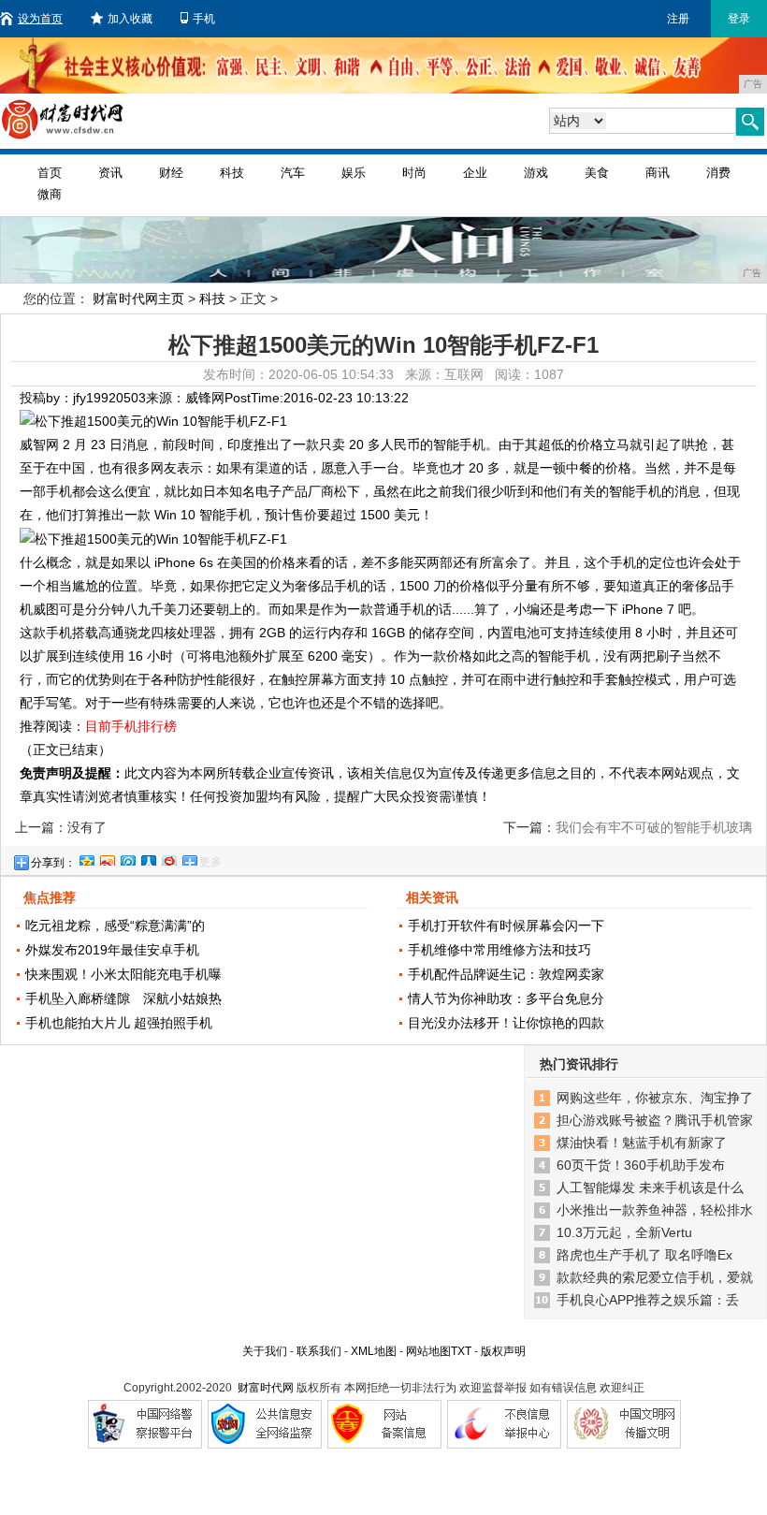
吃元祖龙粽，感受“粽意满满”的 (115, 925)
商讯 (657, 173)
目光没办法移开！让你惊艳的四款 (506, 1022)
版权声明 (503, 1351)
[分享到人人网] (147, 858)
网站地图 (428, 1351)
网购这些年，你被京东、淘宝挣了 (655, 1097)
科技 (232, 173)
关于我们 (264, 1351)
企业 (475, 173)
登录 (739, 18)
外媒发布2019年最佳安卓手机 (112, 949)
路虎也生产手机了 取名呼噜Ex (644, 1254)
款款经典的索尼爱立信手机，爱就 (655, 1277)
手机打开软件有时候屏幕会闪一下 (506, 925)
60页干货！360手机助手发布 (641, 1165)
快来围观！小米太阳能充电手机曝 (123, 974)
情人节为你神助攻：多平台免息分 (506, 998)
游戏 (536, 173)
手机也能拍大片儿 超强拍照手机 (118, 1022)
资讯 (110, 173)
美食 (597, 173)
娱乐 (353, 173)
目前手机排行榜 (131, 726)
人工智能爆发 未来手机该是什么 (650, 1187)
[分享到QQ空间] (86, 858)
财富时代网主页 (138, 298)
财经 (171, 173)
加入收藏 (130, 18)
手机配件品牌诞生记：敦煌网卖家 (506, 974)
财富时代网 (266, 1387)
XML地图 (374, 1351)
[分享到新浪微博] (106, 858)
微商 (49, 194)
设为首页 (40, 18)
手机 (204, 18)
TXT (461, 1351)
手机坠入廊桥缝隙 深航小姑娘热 (123, 998)
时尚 (414, 173)
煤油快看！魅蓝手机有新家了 (642, 1142)
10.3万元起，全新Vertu (624, 1232)
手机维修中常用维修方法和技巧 (499, 949)
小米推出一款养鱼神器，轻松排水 (655, 1209)
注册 (678, 18)
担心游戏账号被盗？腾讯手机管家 (655, 1120)
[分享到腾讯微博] (127, 858)
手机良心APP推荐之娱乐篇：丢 (648, 1299)
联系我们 (319, 1351)
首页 (49, 173)
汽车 (293, 173)
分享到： (53, 862)
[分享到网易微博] (168, 858)
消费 (718, 173)
